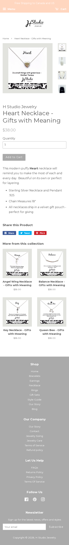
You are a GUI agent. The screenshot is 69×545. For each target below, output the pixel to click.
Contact (34, 431)
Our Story (34, 404)
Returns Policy (34, 472)
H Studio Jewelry (45, 537)
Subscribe (56, 526)
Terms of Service (34, 445)
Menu (11, 9)
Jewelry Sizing (34, 436)
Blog (34, 409)
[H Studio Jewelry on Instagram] (43, 500)
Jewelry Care (34, 440)
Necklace (34, 385)
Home (6, 38)
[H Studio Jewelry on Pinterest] (35, 500)
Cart (63, 9)
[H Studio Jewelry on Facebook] (26, 500)
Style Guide (34, 399)
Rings (34, 390)
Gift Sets (35, 394)
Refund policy (34, 450)
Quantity (9, 138)
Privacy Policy (34, 477)
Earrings (34, 380)
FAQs (34, 467)
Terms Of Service (34, 481)
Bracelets (34, 376)
